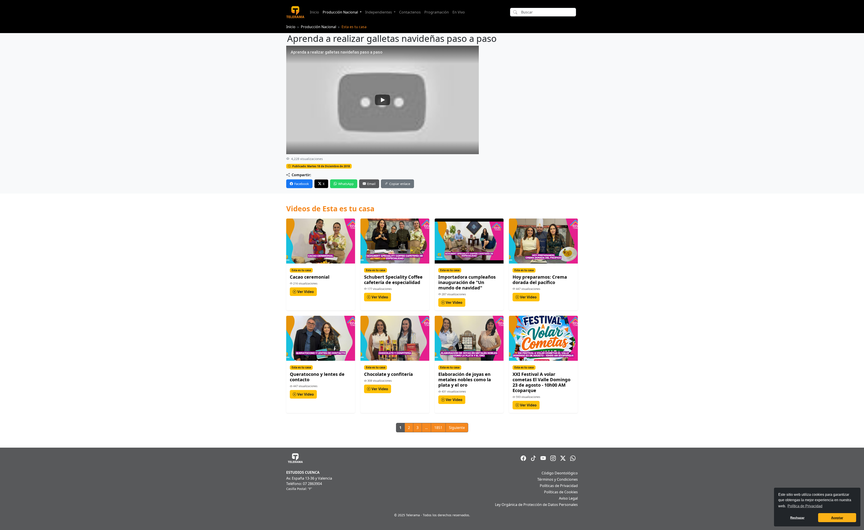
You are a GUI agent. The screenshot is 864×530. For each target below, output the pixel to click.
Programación (436, 12)
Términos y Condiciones (557, 479)
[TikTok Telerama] (533, 458)
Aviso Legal (568, 498)
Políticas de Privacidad (559, 485)
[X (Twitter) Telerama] (563, 458)
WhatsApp (346, 184)
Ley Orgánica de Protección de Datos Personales (536, 504)
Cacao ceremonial (309, 277)
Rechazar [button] (797, 517)
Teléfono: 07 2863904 (304, 483)
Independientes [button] (379, 12)
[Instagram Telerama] (553, 458)
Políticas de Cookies (561, 491)
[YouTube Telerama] (543, 458)
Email (371, 184)
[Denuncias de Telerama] (573, 458)
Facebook (301, 184)
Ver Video (305, 291)
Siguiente (457, 427)
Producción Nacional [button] (341, 12)
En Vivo (458, 12)
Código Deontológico (560, 473)
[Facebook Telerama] (523, 458)
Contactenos (410, 12)
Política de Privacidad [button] (805, 506)
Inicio (314, 12)
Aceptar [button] (837, 517)
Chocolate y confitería (388, 374)
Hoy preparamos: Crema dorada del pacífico (540, 279)
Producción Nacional (318, 26)
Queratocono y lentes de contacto (317, 377)
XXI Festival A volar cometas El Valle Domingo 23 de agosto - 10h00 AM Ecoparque (541, 382)
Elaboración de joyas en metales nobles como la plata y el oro (464, 379)
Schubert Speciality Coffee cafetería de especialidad (393, 279)
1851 (438, 427)
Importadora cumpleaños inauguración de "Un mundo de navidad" (467, 282)
